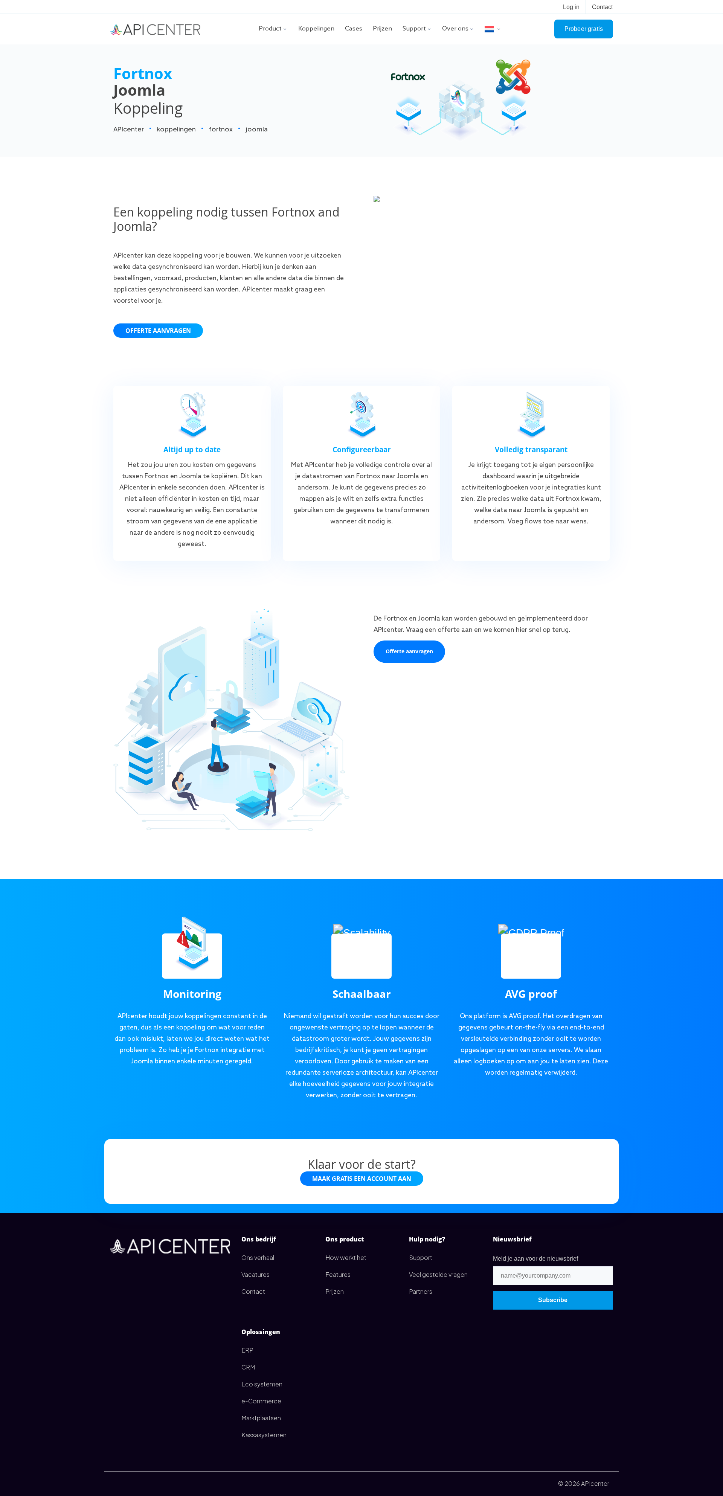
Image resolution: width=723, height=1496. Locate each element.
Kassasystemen (264, 1435)
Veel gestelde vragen (438, 1274)
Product (270, 28)
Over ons (455, 28)
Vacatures (255, 1274)
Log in (571, 7)
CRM (248, 1367)
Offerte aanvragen (158, 330)
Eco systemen (261, 1384)
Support (414, 28)
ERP (247, 1350)
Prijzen (382, 28)
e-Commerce (261, 1401)
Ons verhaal (257, 1257)
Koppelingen (316, 28)
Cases (353, 28)
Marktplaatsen (261, 1418)
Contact (602, 7)
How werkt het (345, 1257)
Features (338, 1274)
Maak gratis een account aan (361, 1178)
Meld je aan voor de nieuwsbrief (535, 1258)
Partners (420, 1291)
